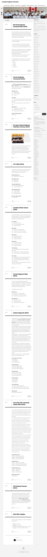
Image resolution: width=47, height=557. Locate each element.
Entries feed (36, 105)
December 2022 (37, 56)
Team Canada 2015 (37, 131)
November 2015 (37, 90)
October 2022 (37, 59)
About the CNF (7, 5)
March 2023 (36, 52)
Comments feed (37, 107)
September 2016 (36, 171)
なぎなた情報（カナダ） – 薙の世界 (39, 130)
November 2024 (37, 35)
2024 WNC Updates (19, 514)
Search (35, 112)
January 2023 (37, 54)
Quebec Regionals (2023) (21, 313)
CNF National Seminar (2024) (39, 21)
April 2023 (35, 150)
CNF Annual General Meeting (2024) (40, 26)
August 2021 (37, 76)
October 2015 (37, 92)
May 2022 (36, 66)
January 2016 (37, 88)
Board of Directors (41, 5)
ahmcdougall (36, 134)
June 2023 (36, 47)
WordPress (23, 552)
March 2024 (36, 42)
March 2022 (36, 161)
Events (6, 24)
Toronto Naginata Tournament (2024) (19, 78)
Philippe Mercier (36, 128)
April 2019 (36, 80)
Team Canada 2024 (30, 5)
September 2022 (37, 61)
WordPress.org (37, 109)
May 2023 (36, 49)
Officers (36, 5)
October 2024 (37, 37)
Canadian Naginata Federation (10, 2)
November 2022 (36, 154)
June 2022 (36, 64)
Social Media (23, 5)
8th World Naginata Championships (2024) (20, 25)
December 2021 (37, 71)
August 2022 (36, 157)
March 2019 (36, 168)
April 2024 (36, 40)
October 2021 (37, 73)
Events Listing (17, 5)
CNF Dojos (12, 5)
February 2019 (37, 83)
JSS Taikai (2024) (18, 164)
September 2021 (36, 164)
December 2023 (37, 44)
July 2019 (36, 78)
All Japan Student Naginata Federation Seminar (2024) (21, 126)
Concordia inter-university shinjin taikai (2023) (21, 403)
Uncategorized (36, 179)
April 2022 (36, 68)
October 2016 (37, 85)
